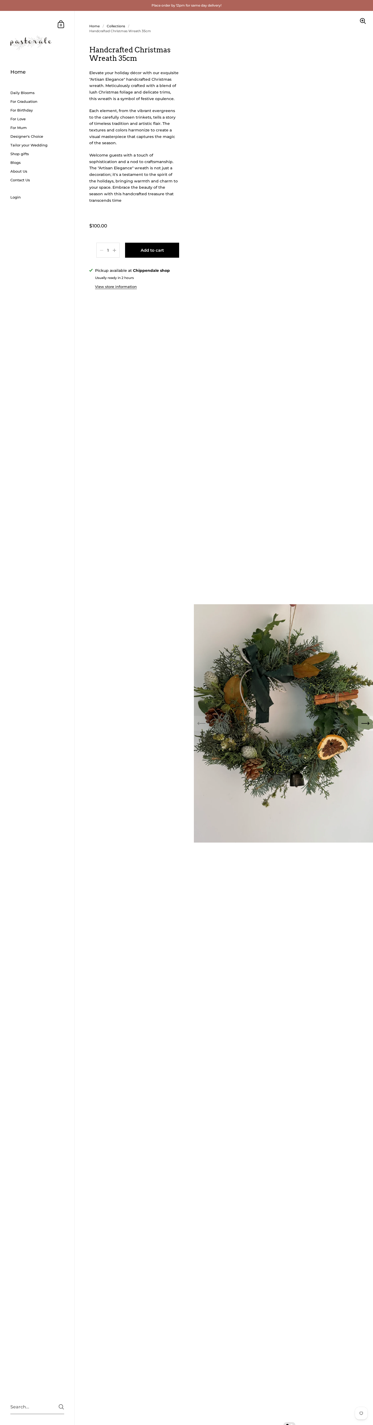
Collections (116, 26)
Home (94, 26)
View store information (116, 286)
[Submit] (61, 1407)
